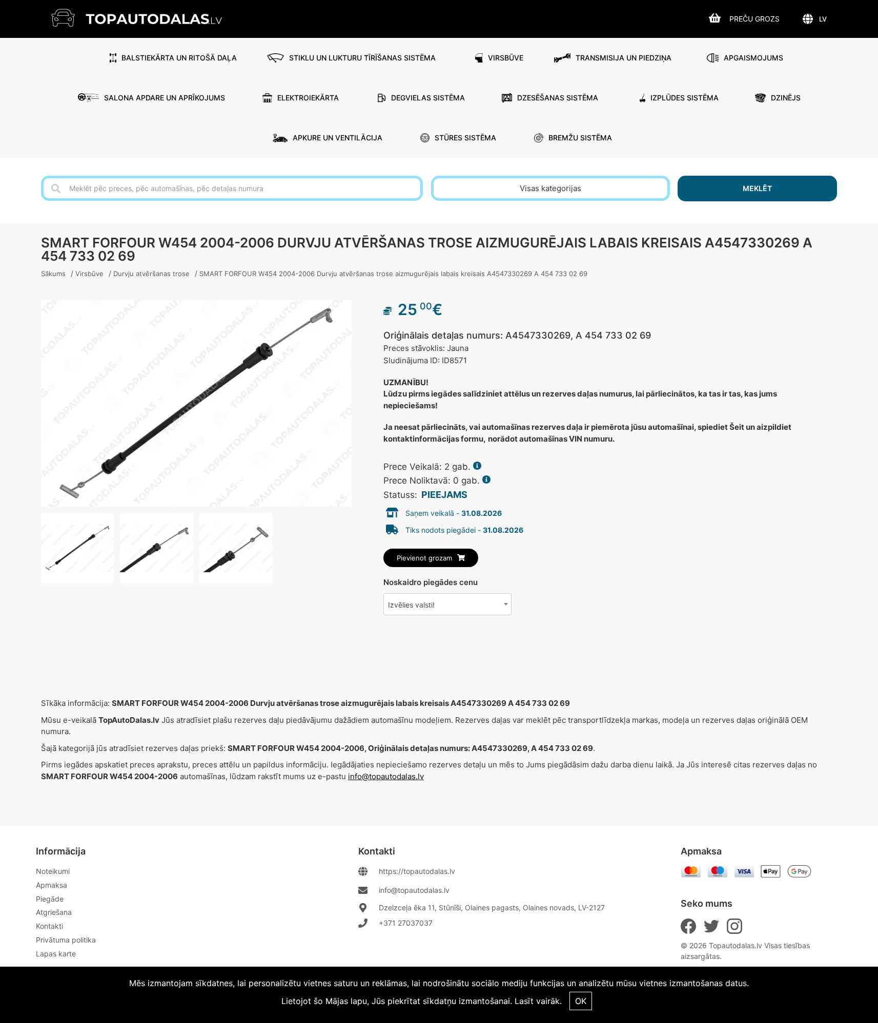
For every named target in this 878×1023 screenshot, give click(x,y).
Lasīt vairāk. (538, 1001)
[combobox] (447, 604)
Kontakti (49, 926)
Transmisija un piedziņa (623, 57)
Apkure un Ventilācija (337, 137)
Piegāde (50, 898)
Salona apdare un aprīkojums (164, 97)
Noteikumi (53, 871)
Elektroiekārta (308, 97)
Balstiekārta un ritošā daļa (179, 57)
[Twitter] (711, 926)
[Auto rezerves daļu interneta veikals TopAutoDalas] (144, 18)
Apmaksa (51, 885)
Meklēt (757, 188)
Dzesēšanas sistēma (557, 97)
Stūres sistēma (465, 137)
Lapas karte (56, 953)
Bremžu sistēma (580, 137)
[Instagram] (734, 926)
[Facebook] (688, 926)
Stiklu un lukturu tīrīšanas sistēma (362, 57)
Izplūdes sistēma (684, 97)
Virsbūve (505, 57)
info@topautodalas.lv (386, 776)
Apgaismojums (753, 57)
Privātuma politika (66, 939)
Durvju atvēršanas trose (151, 273)
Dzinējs (786, 97)
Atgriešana (54, 912)
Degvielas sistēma (428, 97)
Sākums (53, 273)
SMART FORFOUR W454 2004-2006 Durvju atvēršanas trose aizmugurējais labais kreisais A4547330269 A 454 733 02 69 (393, 273)
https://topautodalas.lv (417, 871)
